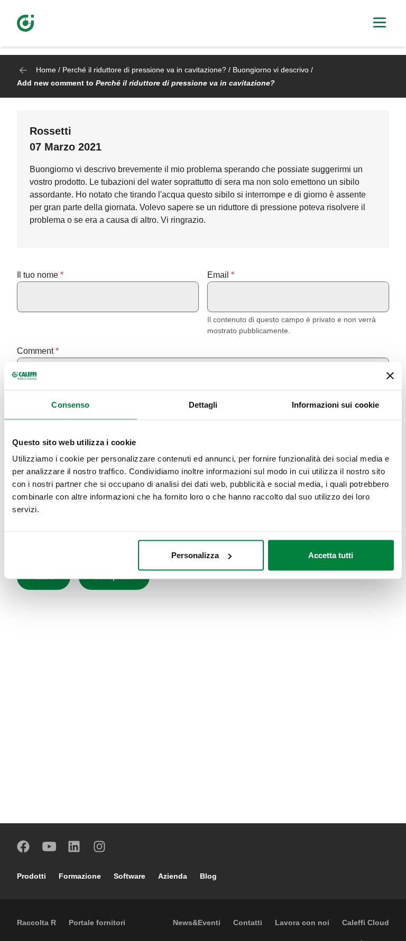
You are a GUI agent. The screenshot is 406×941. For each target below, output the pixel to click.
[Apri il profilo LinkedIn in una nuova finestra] (74, 846)
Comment (35, 350)
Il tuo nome (37, 274)
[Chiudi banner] (390, 376)
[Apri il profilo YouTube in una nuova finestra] (49, 846)
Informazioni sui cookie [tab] (335, 404)
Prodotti (31, 876)
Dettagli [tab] (203, 404)
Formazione (80, 876)
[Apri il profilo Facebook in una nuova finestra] (24, 846)
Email (218, 274)
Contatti (247, 922)
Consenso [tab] (70, 404)
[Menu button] (379, 24)
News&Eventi (196, 922)
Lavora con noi (302, 922)
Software (129, 876)
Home (46, 69)
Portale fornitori (97, 922)
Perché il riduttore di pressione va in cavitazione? (144, 69)
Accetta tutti (330, 555)
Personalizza (195, 555)
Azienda (172, 876)
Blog (208, 876)
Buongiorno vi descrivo (271, 69)
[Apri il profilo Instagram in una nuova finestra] (100, 846)
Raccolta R (36, 922)
